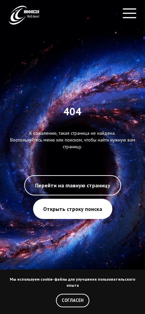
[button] (129, 15)
